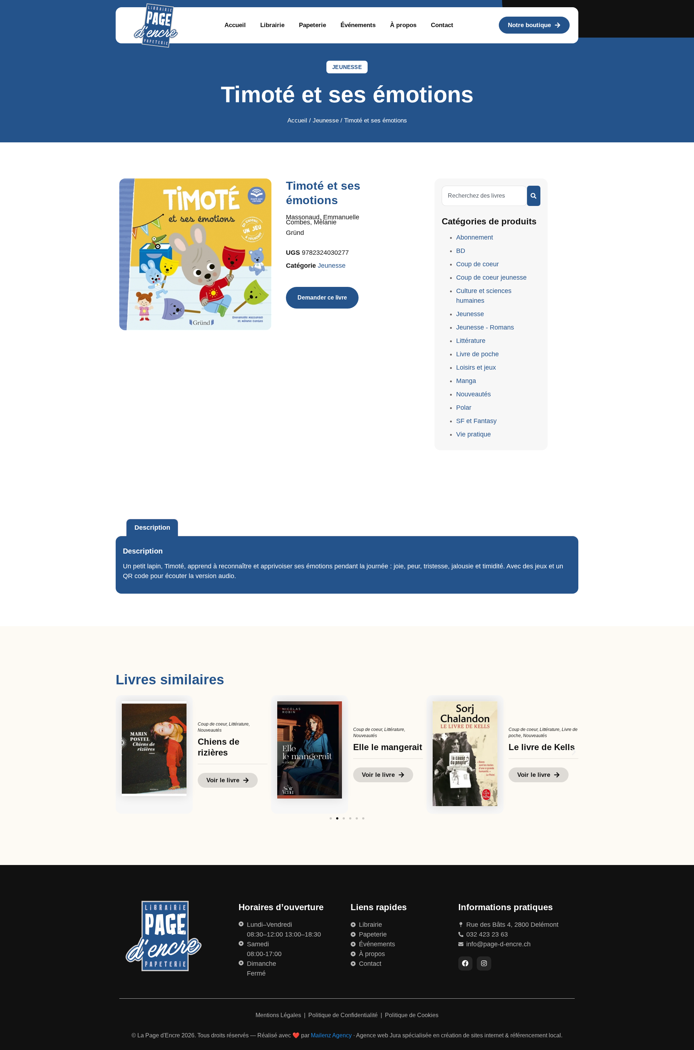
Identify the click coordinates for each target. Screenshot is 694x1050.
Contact (442, 25)
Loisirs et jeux (476, 367)
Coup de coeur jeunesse (491, 277)
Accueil (235, 25)
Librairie (272, 25)
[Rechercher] (533, 196)
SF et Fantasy (476, 421)
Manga (466, 380)
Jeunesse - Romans (485, 327)
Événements (358, 25)
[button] (120, 752)
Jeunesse (347, 67)
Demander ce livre (322, 297)
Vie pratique (473, 434)
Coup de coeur (477, 264)
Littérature (470, 340)
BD (460, 250)
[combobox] (484, 196)
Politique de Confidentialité (343, 1015)
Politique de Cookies (411, 1015)
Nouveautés (473, 394)
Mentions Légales (279, 1015)
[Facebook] (465, 963)
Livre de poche (477, 354)
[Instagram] (484, 963)
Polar (463, 407)
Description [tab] (152, 527)
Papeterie (312, 25)
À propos (403, 25)
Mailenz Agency (331, 1035)
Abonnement (474, 237)
